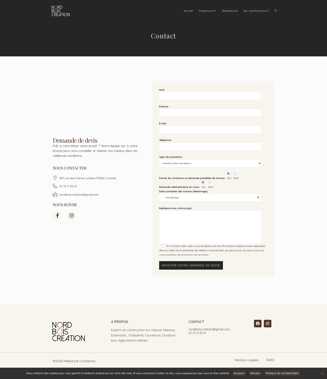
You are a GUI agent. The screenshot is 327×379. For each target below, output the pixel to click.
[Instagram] (71, 215)
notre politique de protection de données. (184, 254)
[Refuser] (322, 373)
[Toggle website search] (276, 11)
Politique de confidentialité (282, 373)
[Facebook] (258, 323)
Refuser (255, 373)
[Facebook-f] (57, 215)
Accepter (239, 373)
